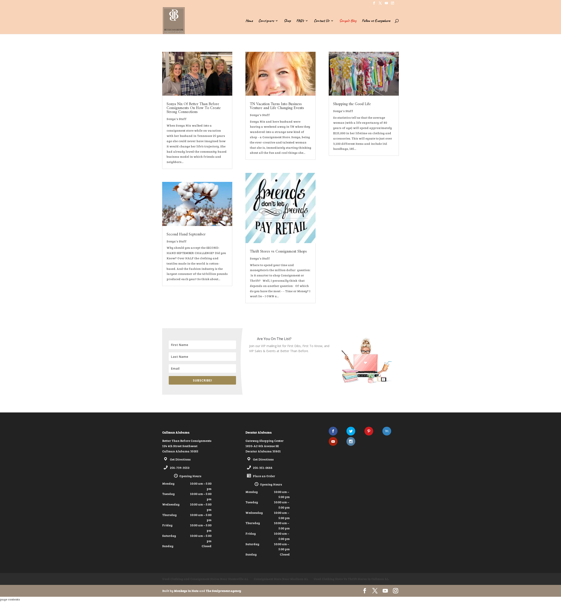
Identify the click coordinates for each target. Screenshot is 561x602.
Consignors (266, 21)
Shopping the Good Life (352, 104)
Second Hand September (186, 234)
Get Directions (180, 459)
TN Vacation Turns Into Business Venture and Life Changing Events (277, 106)
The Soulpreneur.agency (223, 591)
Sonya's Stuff (176, 119)
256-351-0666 (262, 468)
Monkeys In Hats (186, 591)
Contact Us (321, 21)
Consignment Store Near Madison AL (281, 579)
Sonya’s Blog (347, 21)
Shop (287, 21)
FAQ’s (300, 21)
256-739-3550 (179, 468)
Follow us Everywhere (376, 21)
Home (249, 21)
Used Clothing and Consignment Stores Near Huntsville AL (205, 579)
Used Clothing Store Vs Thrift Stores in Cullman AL (351, 579)
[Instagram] (392, 4)
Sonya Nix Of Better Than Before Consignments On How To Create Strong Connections (194, 108)
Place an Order (264, 476)
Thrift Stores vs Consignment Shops (278, 251)
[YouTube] (386, 4)
